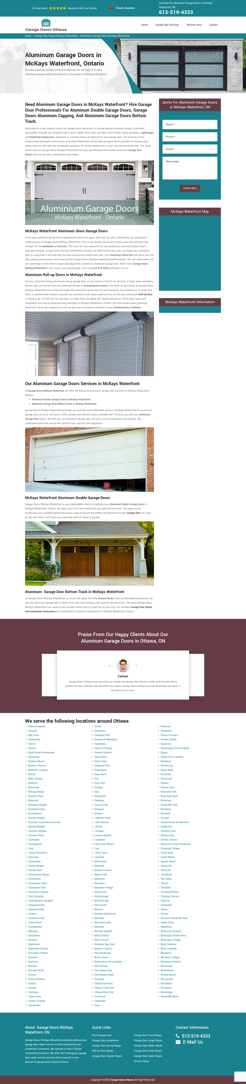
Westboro (166, 953)
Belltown (33, 783)
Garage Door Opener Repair (107, 1056)
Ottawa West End (103, 992)
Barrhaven (33, 757)
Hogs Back (100, 774)
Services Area (194, 25)
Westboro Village (170, 957)
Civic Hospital (36, 896)
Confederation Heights (40, 901)
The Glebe (166, 879)
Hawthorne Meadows (106, 739)
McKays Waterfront (105, 914)
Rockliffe (166, 813)
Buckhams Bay (36, 809)
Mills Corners (101, 935)
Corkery (32, 914)
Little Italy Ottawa (104, 844)
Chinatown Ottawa (38, 892)
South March (168, 857)
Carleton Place (36, 835)
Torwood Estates (170, 892)
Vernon (164, 914)
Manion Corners (103, 870)
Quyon (164, 752)
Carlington (33, 840)
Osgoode (99, 979)
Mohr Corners (101, 940)
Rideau (164, 783)
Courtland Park (36, 918)
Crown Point (35, 922)
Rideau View (167, 787)
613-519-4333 (176, 12)
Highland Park (102, 765)
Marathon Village (103, 887)
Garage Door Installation (105, 1040)
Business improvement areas (44, 822)
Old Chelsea (101, 966)
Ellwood (32, 966)
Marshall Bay (101, 901)
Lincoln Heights (103, 835)
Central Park (35, 870)
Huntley (98, 787)
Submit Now (190, 188)
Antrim (32, 744)
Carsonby (33, 857)
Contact (213, 25)
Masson (98, 909)
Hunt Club (99, 783)
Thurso (164, 883)
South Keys (167, 853)
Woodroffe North (170, 996)
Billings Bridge (36, 792)
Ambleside (34, 739)
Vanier (164, 909)
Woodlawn (166, 983)
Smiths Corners (169, 840)
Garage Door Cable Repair (148, 1056)
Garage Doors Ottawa (122, 1080)
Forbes (32, 983)
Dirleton (32, 940)
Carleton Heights (37, 831)
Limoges (99, 831)
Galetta (32, 988)
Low (96, 848)
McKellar (99, 918)
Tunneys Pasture (170, 896)
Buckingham (35, 813)
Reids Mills (167, 770)
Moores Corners (103, 948)
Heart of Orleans (103, 748)
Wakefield (166, 927)
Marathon (99, 883)
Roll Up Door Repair (103, 1051)
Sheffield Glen (168, 831)
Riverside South (169, 796)
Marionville (100, 892)
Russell (165, 818)
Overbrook (99, 996)
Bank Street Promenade (41, 752)
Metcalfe (99, 927)
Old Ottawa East (103, 970)
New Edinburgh (102, 953)
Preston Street (169, 739)
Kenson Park (101, 805)
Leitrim (98, 826)
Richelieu (166, 774)
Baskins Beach (36, 761)
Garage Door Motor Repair (148, 1045)
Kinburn (98, 813)
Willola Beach (168, 975)
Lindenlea (99, 840)
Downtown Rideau (38, 953)
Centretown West (37, 883)
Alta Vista (33, 735)
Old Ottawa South (104, 975)
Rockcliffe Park (169, 805)
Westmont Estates (171, 962)
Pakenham (100, 1001)
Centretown (34, 879)
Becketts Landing (37, 770)
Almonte (32, 731)
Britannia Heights (37, 805)
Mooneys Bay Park (104, 944)
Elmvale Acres (36, 970)
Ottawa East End (103, 983)
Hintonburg (100, 770)
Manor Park (100, 874)
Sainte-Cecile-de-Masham (175, 822)
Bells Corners (35, 779)
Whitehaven (167, 970)
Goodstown (34, 1005)
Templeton (166, 874)
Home (144, 25)
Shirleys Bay (167, 835)
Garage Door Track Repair (148, 1035)
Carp (30, 848)
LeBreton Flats (102, 818)
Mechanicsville (102, 922)
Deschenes (34, 935)
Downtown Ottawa (38, 948)
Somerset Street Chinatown (176, 844)
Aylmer (32, 748)
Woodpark (166, 988)
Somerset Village (170, 848)
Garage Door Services (167, 25)
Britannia (33, 800)
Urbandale (166, 905)
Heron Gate (100, 757)
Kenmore (99, 800)
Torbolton (166, 887)
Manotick (99, 879)
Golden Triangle (37, 1001)
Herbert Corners (103, 752)
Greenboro (100, 731)
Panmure (166, 726)
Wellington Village (171, 940)
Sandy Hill (166, 826)
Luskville (99, 857)
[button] (113, 666)
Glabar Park (34, 996)
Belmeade (33, 787)
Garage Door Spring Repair (106, 1045)
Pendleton (166, 731)
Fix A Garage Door (102, 1035)
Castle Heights (36, 866)
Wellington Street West (173, 935)
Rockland (166, 809)
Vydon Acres (167, 922)
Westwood (166, 966)
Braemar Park (35, 796)
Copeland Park (36, 909)
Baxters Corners (37, 765)
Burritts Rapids (36, 818)
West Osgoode (169, 948)
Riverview (166, 800)
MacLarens (100, 861)
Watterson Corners (171, 931)
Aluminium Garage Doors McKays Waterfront (105, 36)
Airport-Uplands (36, 726)
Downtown (34, 944)
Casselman (34, 861)
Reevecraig (167, 765)
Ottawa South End (104, 988)
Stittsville (166, 870)
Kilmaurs (99, 809)
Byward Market (36, 826)
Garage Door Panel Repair (148, 1051)
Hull (96, 779)
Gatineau (33, 992)
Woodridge (166, 992)
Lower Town (100, 853)
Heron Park (100, 761)
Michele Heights (103, 931)
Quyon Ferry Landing (172, 757)
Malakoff (99, 866)
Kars (96, 792)
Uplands (165, 901)
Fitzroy (32, 975)
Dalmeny (33, 931)
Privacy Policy (141, 1061)
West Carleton (168, 944)
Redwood (166, 761)
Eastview (33, 962)
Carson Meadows (37, 853)
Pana (97, 1005)
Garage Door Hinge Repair (148, 1040)
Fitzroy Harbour (36, 979)
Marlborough (101, 896)
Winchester (167, 979)
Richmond (166, 779)
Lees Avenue (101, 822)
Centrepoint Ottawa (39, 874)
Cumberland (35, 927)
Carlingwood (35, 844)
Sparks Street (168, 861)
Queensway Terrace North (175, 748)
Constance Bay (36, 905)
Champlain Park (37, 887)
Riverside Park (169, 792)
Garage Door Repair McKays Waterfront (56, 36)
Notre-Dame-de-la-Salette (108, 962)
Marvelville (100, 905)
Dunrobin (33, 957)
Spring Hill (166, 866)
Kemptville (100, 796)
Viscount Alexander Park (174, 918)
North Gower (101, 957)
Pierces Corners (169, 735)
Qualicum (166, 744)
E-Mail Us (193, 1042)
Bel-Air (31, 774)
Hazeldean (100, 744)
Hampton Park (102, 735)
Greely (97, 726)
